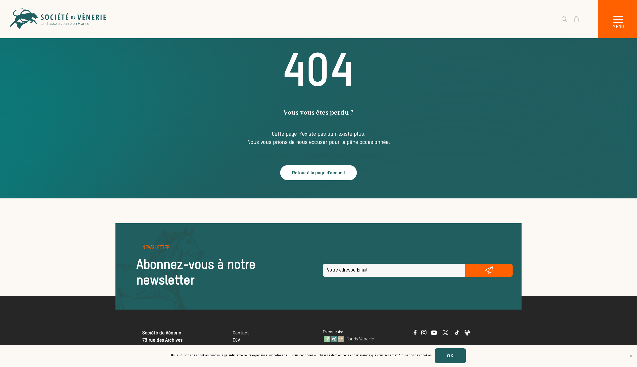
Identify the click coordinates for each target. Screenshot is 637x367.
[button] (415, 333)
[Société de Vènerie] (58, 19)
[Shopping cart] (573, 19)
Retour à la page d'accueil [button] (318, 172)
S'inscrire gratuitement (489, 270)
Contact (241, 333)
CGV (236, 340)
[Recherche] (561, 19)
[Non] (630, 355)
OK (450, 355)
